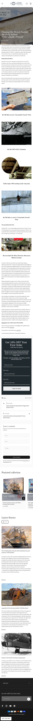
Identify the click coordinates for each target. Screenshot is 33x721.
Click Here (12, 327)
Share (5, 397)
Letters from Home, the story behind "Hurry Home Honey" (14, 416)
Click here (4, 322)
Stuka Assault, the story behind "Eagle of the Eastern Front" (17, 406)
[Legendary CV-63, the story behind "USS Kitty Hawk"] (16, 594)
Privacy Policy (25, 460)
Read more (4, 579)
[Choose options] (23, 498)
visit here (18, 330)
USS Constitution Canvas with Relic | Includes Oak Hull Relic (12, 503)
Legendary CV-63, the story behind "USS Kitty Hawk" (15, 608)
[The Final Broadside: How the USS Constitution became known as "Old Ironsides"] (16, 537)
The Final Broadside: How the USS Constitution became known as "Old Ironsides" (16, 551)
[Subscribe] (28, 699)
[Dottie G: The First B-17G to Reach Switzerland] (16, 644)
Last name (5, 379)
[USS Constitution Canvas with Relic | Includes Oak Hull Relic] (14, 488)
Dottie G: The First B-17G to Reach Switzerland (13, 658)
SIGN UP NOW (16, 388)
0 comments (29, 397)
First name (5, 370)
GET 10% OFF (6, 718)
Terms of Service (6, 462)
